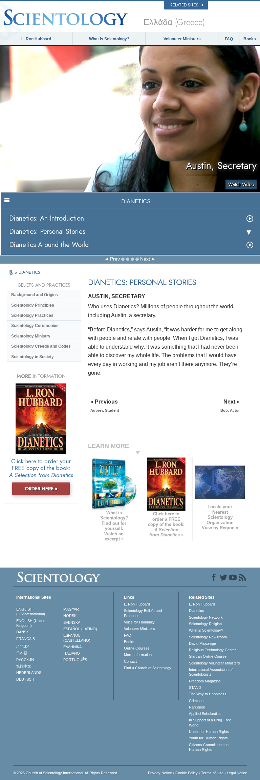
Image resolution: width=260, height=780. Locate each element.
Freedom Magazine (205, 681)
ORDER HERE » (41, 488)
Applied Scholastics (205, 714)
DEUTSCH (25, 679)
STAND (195, 687)
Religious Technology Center (212, 650)
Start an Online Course (207, 656)
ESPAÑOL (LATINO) (80, 629)
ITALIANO (71, 653)
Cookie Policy (186, 773)
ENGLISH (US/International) (30, 611)
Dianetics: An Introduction (46, 218)
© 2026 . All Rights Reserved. (65, 773)
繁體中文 (23, 666)
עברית (22, 646)
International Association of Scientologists (211, 672)
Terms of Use (212, 773)
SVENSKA (71, 622)
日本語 (21, 653)
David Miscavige (202, 643)
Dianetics (196, 611)
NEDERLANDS (28, 673)
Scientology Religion (205, 624)
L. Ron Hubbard (36, 39)
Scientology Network (206, 617)
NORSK (70, 616)
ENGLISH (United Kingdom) (30, 623)
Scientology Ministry (30, 336)
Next (145, 259)
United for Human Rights (209, 732)
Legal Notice (237, 773)
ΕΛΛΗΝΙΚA (72, 647)
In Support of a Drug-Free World (210, 722)
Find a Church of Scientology (147, 668)
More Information (138, 655)
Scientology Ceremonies (35, 325)
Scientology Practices (32, 315)
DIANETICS (29, 272)
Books (249, 39)
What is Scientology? (109, 39)
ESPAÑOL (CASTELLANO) (76, 637)
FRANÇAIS (25, 639)
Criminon (196, 701)
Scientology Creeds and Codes (41, 346)
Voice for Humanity (139, 622)
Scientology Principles (32, 305)
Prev (115, 259)
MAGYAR (71, 609)
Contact (130, 661)
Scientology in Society (32, 356)
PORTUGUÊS (75, 660)
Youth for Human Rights (208, 738)
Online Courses (137, 648)
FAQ (229, 39)
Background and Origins (34, 294)
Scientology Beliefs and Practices (143, 613)
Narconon (197, 707)
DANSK (22, 632)
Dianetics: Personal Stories (47, 232)
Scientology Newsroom (208, 637)
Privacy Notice (160, 773)
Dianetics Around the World (49, 245)
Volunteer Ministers (182, 39)
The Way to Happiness (207, 694)
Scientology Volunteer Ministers (214, 663)
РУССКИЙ (25, 660)
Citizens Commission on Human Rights (209, 747)
